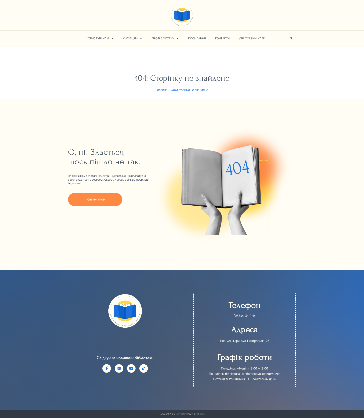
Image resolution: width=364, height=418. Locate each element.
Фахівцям (130, 38)
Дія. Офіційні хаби (252, 38)
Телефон (245, 305)
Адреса (244, 329)
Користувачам (97, 38)
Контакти (222, 38)
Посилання (197, 38)
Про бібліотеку (163, 38)
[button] (291, 38)
